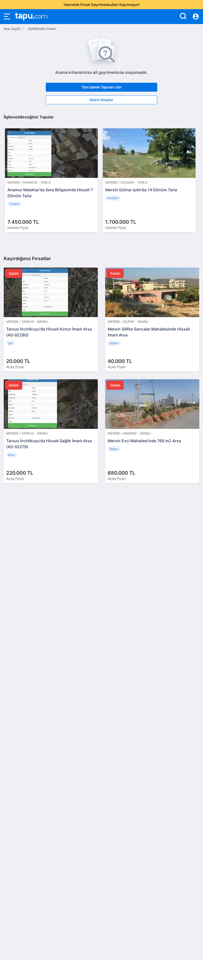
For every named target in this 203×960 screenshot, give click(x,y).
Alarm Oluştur (101, 100)
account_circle (195, 16)
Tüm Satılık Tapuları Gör (101, 87)
